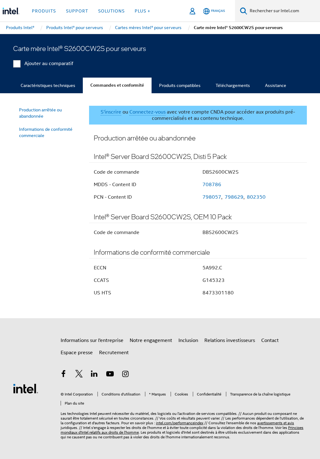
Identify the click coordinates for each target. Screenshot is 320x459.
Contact (270, 340)
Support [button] (77, 11)
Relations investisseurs (229, 340)
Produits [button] (44, 11)
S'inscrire (111, 112)
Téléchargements (233, 85)
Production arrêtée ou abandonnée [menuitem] (40, 113)
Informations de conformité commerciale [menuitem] (45, 132)
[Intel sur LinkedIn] (94, 374)
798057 (211, 197)
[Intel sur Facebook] (63, 374)
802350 (256, 197)
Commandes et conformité (117, 85)
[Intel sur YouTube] (110, 374)
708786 (211, 184)
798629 (234, 197)
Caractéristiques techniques (48, 85)
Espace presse (77, 352)
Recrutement (114, 352)
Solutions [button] (111, 11)
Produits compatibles (180, 85)
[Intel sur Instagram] (125, 374)
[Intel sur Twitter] (79, 374)
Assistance (275, 85)
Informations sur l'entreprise (92, 340)
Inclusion (188, 340)
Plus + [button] (142, 11)
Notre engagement (151, 340)
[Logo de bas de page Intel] (25, 388)
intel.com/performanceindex (179, 423)
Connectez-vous (147, 112)
